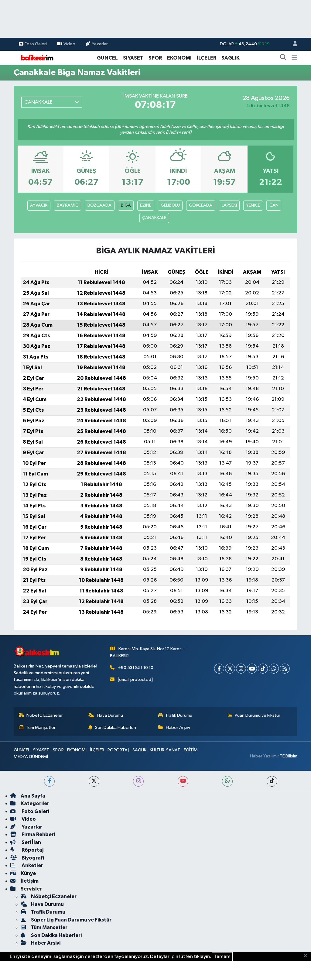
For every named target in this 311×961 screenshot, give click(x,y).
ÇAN (274, 205)
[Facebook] (219, 669)
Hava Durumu (110, 715)
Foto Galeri (36, 44)
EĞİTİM (191, 750)
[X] (230, 669)
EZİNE (145, 205)
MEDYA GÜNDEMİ (31, 756)
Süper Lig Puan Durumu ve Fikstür (71, 919)
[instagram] (138, 781)
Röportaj (32, 850)
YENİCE (253, 205)
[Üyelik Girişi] (292, 44)
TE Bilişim (288, 756)
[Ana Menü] (294, 58)
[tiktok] (272, 781)
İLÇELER (206, 57)
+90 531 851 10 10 (135, 667)
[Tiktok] (263, 669)
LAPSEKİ (229, 205)
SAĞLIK (230, 57)
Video (69, 44)
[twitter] (94, 781)
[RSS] (285, 669)
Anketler (32, 865)
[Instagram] (241, 669)
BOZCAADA (99, 205)
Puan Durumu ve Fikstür (257, 715)
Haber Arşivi (178, 727)
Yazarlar (100, 44)
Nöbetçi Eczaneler (44, 715)
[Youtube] (252, 669)
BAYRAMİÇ (67, 205)
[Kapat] (307, 956)
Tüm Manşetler (41, 727)
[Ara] (283, 58)
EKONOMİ (179, 57)
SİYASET (133, 57)
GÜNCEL (107, 57)
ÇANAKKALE (154, 217)
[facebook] (49, 781)
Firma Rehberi (38, 834)
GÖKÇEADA (200, 205)
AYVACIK (38, 205)
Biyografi (32, 857)
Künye (28, 873)
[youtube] (183, 781)
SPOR (155, 57)
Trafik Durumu (178, 715)
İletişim (30, 881)
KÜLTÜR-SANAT (165, 750)
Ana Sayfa (33, 795)
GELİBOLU (170, 205)
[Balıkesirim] (36, 58)
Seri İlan (31, 842)
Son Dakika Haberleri (115, 727)
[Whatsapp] (274, 669)
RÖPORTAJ (118, 750)
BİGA (126, 205)
